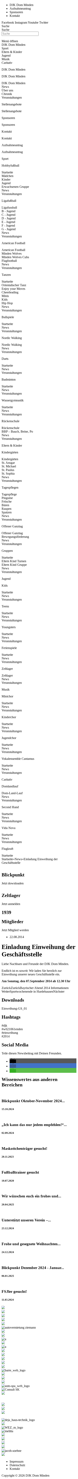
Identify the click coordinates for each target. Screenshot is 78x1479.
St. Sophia (8, 473)
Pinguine (7, 498)
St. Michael (9, 466)
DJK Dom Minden (13, 83)
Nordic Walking (12, 344)
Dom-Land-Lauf (12, 793)
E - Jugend (8, 222)
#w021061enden (12, 1029)
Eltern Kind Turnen (14, 561)
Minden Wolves (12, 253)
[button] (13, 1061)
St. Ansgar (8, 462)
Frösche (7, 501)
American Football (13, 250)
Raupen (6, 508)
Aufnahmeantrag (12, 152)
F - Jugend (8, 225)
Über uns (7, 90)
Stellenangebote (12, 111)
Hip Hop (7, 303)
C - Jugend (8, 214)
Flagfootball (9, 260)
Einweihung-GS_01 (14, 1008)
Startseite (7, 172)
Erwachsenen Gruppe (15, 186)
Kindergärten (10, 459)
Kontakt (7, 138)
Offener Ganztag (12, 533)
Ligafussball (9, 207)
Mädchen (7, 176)
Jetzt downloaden (13, 883)
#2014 (6, 1036)
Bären (5, 505)
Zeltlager (7, 675)
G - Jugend (9, 229)
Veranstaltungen (12, 97)
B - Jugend (8, 211)
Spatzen (7, 512)
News (5, 86)
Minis (5, 296)
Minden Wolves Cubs (15, 257)
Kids (5, 299)
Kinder (6, 179)
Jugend (6, 183)
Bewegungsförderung (15, 536)
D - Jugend (9, 218)
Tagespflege (9, 494)
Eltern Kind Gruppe (14, 564)
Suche (5, 26)
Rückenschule (10, 428)
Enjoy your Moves (13, 288)
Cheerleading (10, 292)
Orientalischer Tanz (14, 285)
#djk (4, 1025)
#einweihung (10, 1032)
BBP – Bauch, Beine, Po (17, 431)
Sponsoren (8, 124)
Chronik (7, 94)
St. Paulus (8, 470)
